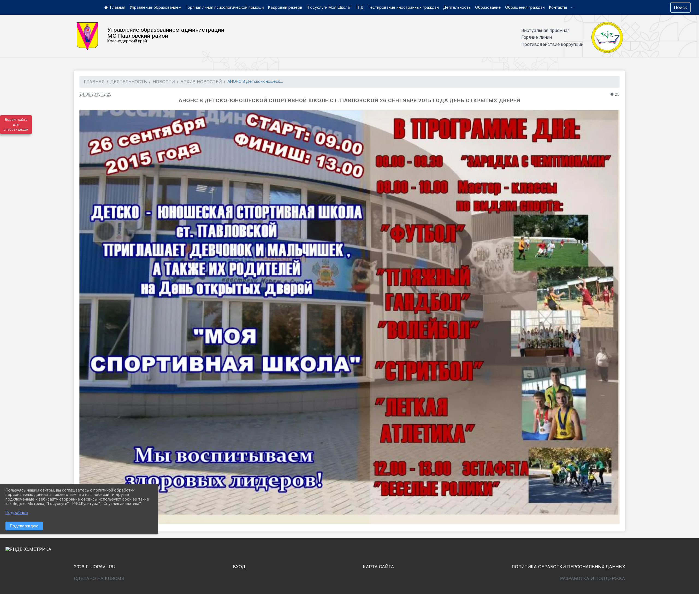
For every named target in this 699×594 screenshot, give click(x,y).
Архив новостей (201, 81)
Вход (239, 566)
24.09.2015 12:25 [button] (95, 94)
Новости (164, 81)
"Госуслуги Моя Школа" (329, 7)
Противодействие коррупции (552, 44)
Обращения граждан (525, 7)
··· (572, 7)
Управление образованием (155, 7)
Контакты (558, 7)
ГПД (359, 7)
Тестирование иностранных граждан (403, 7)
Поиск (680, 7)
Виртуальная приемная (545, 30)
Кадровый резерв (285, 7)
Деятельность (457, 7)
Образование (488, 7)
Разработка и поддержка (592, 578)
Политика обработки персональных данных (568, 566)
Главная (94, 81)
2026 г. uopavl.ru (94, 566)
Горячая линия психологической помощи (225, 7)
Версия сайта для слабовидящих (16, 124)
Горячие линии (536, 37)
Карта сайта (378, 566)
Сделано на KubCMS (99, 578)
